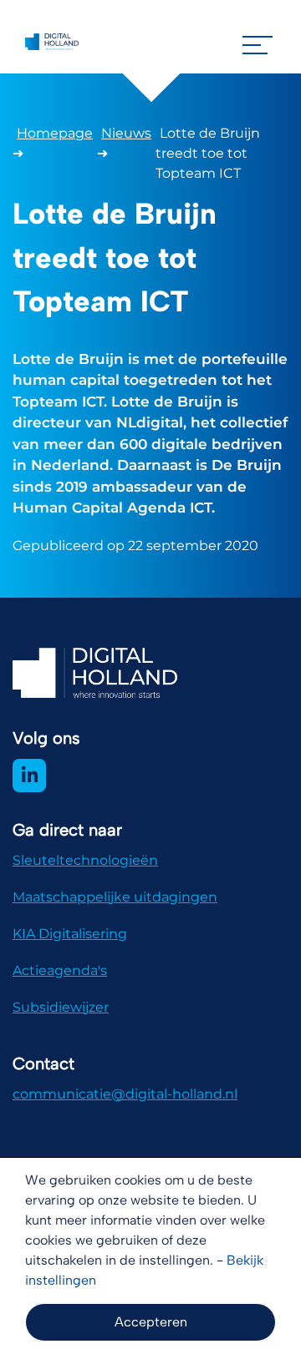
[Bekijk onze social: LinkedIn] (29, 775)
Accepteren (151, 1322)
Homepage (55, 133)
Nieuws (126, 133)
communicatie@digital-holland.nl (125, 1094)
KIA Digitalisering (70, 934)
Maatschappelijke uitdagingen (115, 897)
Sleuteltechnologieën (85, 860)
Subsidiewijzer (61, 1007)
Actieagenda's (60, 970)
